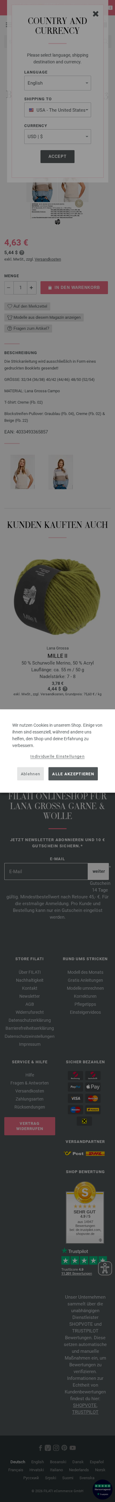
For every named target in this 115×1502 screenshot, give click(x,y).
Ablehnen (30, 773)
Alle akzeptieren (73, 773)
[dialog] (57, 751)
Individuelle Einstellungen (57, 756)
